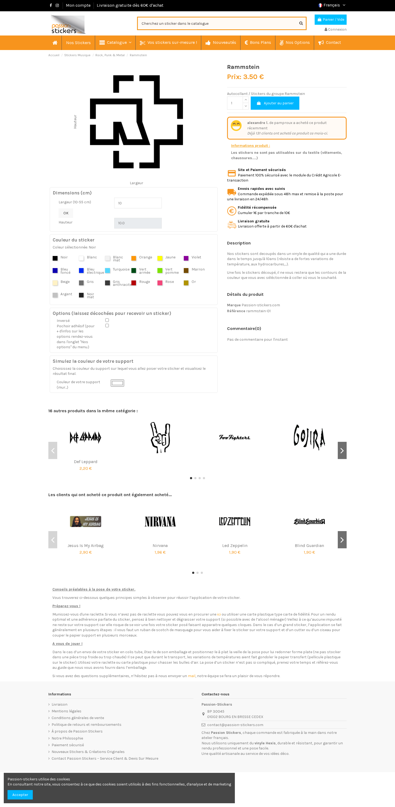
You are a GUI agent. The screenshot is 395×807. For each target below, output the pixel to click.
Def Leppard (86, 461)
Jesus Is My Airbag (85, 545)
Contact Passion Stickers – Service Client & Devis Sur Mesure (105, 758)
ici (219, 614)
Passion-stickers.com (261, 305)
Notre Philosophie (67, 738)
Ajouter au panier (279, 103)
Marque (234, 305)
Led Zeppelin (234, 545)
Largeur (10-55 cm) (75, 202)
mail (191, 676)
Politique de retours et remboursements (86, 724)
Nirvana (160, 545)
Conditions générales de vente (78, 718)
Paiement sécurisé (68, 745)
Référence (236, 311)
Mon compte (78, 5)
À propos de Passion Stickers (77, 731)
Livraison (59, 704)
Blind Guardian (309, 545)
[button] (115, 42)
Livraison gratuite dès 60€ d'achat (130, 5)
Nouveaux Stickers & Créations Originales (88, 751)
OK (66, 213)
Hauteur (66, 222)
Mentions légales (66, 711)
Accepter (20, 794)
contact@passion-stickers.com (235, 725)
